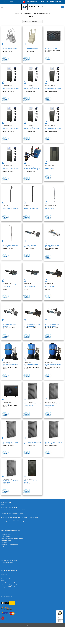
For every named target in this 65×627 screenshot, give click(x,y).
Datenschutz (4, 576)
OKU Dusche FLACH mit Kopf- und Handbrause (10, 246)
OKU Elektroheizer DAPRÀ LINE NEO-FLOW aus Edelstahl (32, 325)
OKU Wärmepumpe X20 (51, 48)
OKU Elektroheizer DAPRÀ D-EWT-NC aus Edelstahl (31, 285)
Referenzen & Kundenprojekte (9, 544)
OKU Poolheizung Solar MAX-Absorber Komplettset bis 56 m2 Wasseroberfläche (11, 88)
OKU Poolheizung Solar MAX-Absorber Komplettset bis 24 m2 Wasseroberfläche (32, 128)
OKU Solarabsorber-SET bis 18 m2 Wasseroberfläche (11, 481)
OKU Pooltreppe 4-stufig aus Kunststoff (31, 49)
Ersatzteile (4, 542)
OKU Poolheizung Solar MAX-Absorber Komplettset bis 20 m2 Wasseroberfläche (53, 128)
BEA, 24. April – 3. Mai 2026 (8, 562)
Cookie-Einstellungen (7, 578)
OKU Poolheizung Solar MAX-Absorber (31, 481)
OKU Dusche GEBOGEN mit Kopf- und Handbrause (53, 207)
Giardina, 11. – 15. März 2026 (9, 560)
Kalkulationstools (6, 540)
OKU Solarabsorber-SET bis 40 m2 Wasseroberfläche (11, 443)
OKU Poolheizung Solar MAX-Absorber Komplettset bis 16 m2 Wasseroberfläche (11, 168)
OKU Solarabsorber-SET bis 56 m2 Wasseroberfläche (32, 404)
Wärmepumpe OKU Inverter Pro (10, 404)
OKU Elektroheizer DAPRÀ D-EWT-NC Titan (10, 285)
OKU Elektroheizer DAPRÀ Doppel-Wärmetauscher (52, 246)
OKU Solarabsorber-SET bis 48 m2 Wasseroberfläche (53, 404)
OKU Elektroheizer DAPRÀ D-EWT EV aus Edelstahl (52, 325)
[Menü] (62, 611)
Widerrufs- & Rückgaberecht (9, 585)
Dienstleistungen (6, 534)
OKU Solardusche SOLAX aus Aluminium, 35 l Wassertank (31, 207)
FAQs (2, 546)
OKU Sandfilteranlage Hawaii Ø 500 (31, 365)
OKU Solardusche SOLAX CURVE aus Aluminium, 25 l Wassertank (11, 207)
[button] (2, 7)
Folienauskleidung (6, 536)
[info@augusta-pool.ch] (5, 2)
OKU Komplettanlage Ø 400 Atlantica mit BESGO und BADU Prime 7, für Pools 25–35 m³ (32, 168)
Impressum (4, 574)
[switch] (59, 621)
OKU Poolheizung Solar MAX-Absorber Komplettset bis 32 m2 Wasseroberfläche (11, 128)
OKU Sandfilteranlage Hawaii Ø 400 (10, 365)
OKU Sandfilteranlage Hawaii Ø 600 (53, 365)
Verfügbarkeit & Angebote (8, 586)
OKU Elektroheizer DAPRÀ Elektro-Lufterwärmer (30, 246)
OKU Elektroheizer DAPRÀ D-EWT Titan (10, 325)
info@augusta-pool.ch (18, 513)
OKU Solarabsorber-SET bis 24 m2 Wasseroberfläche (53, 443)
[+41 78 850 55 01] (7, 2)
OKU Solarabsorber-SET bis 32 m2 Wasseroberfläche (32, 443)
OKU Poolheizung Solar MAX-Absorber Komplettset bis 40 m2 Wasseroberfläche (53, 88)
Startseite (19, 13)
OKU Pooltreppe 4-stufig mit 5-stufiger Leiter (10, 49)
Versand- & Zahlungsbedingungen (10, 582)
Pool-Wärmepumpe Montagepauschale (12, 538)
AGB (2, 580)
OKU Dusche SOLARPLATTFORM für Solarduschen (53, 167)
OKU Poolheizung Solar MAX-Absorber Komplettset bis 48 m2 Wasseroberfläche (32, 88)
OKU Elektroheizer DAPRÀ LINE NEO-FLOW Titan (53, 285)
